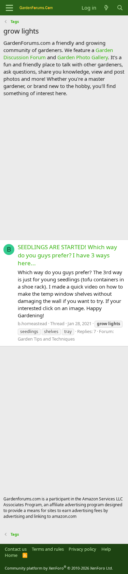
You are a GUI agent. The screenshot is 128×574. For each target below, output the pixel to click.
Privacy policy (82, 549)
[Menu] (9, 8)
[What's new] (106, 7)
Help (106, 549)
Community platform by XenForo (59, 568)
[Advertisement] (64, 168)
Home (11, 555)
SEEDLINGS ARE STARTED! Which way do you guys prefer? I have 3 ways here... (67, 255)
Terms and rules (48, 549)
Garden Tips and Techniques (46, 339)
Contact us (16, 549)
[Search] (120, 7)
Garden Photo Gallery (82, 57)
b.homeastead (32, 323)
